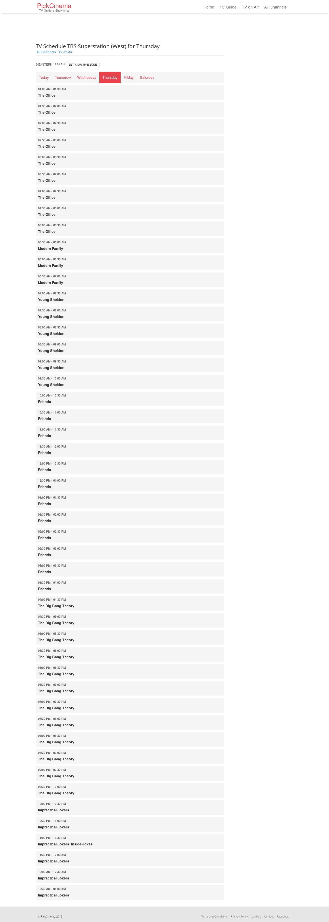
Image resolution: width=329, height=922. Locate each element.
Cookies (256, 916)
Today (44, 77)
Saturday (147, 77)
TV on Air (250, 7)
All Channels (275, 7)
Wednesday (86, 77)
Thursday (110, 77)
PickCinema (54, 7)
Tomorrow (63, 77)
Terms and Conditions (214, 916)
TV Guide (228, 7)
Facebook (283, 916)
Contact (268, 916)
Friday (129, 77)
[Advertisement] (130, 27)
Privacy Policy (239, 916)
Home (208, 7)
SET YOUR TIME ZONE (82, 64)
